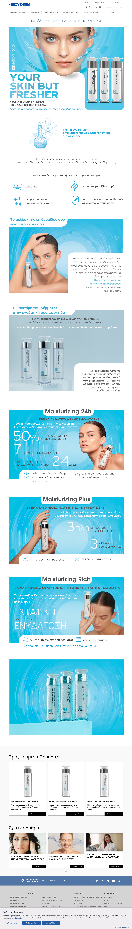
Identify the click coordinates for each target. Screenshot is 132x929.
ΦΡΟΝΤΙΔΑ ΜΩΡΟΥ (51, 13)
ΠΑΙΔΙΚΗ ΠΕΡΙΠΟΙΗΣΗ (49, 897)
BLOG (121, 7)
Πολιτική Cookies (17, 919)
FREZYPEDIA (77, 903)
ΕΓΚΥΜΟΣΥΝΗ (46, 903)
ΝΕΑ (105, 906)
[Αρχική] (19, 5)
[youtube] (100, 7)
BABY (91, 9)
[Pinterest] (96, 7)
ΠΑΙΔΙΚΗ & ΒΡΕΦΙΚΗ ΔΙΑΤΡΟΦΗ (52, 900)
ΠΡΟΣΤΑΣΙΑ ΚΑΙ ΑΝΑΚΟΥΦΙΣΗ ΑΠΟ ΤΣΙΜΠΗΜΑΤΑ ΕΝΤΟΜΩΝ (53, 907)
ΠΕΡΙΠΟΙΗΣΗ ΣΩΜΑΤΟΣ (18, 903)
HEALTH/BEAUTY (84, 9)
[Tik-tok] (92, 7)
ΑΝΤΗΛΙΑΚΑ (35, 13)
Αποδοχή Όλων (51, 923)
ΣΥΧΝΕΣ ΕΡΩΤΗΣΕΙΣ (80, 900)
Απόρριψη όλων (31, 923)
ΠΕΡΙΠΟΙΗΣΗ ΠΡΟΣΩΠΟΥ (17, 13)
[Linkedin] (103, 7)
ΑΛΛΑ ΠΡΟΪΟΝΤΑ (109, 13)
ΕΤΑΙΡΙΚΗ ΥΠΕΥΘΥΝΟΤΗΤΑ (113, 903)
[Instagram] (89, 7)
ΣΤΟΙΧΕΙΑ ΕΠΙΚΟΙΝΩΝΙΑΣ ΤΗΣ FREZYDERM (87, 906)
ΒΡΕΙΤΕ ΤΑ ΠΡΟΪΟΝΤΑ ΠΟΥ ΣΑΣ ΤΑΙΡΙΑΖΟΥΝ (87, 897)
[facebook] (91, 881)
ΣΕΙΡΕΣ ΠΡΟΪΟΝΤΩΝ (112, 7)
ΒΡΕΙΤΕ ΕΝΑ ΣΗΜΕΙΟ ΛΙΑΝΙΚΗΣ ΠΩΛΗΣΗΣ (32, 880)
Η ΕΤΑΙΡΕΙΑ (107, 897)
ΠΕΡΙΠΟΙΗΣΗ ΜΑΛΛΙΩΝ (71, 13)
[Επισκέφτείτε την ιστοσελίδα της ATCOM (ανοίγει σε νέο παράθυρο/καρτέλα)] (122, 927)
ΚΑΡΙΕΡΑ (107, 900)
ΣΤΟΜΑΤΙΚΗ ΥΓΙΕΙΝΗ (91, 13)
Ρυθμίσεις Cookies (11, 923)
